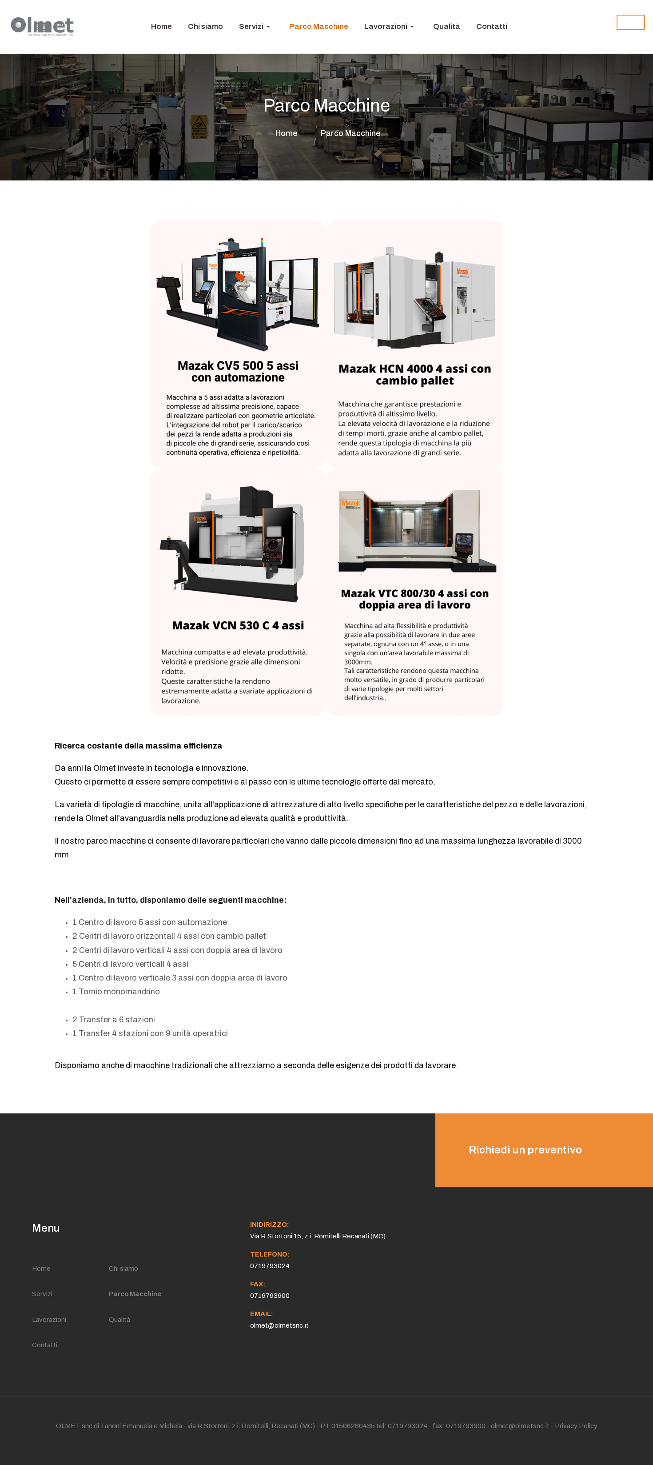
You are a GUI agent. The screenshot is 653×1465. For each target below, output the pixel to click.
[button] (256, 26)
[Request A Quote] (631, 22)
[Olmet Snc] (42, 26)
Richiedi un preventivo (525, 1150)
